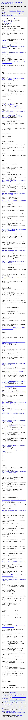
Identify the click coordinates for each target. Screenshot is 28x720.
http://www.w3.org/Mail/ (15, 115)
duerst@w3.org (7, 23)
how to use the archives (10, 712)
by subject (8, 711)
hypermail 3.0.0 (19, 715)
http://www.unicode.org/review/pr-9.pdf (15, 425)
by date (20, 709)
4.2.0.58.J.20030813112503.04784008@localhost (13, 52)
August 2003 (10, 3)
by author (13, 711)
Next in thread (10, 15)
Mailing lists (10, 2)
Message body (13, 10)
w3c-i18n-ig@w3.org (9, 104)
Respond (19, 10)
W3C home (3, 2)
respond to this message (14, 706)
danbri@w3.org (15, 18)
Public (15, 2)
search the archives (20, 712)
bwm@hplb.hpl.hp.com (17, 46)
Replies (16, 15)
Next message (15, 13)
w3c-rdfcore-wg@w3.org (9, 21)
